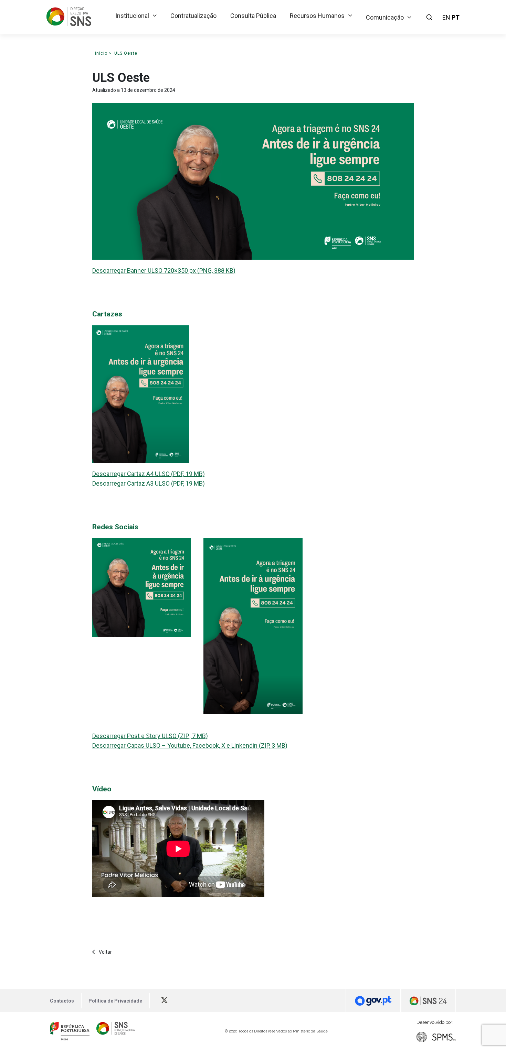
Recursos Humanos (317, 15)
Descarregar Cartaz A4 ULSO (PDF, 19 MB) (148, 473)
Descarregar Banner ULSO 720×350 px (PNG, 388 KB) (163, 270)
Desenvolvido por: (435, 1022)
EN (446, 17)
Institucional (132, 15)
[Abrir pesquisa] (429, 17)
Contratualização (193, 15)
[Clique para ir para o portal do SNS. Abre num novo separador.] (116, 1031)
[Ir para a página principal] (68, 24)
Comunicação (385, 17)
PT (456, 17)
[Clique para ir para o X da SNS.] (168, 1000)
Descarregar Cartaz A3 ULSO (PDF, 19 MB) (148, 483)
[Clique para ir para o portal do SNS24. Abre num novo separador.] (428, 1000)
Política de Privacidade (115, 1001)
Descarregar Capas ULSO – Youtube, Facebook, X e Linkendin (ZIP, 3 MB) (189, 745)
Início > (103, 53)
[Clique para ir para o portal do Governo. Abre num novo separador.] (373, 1000)
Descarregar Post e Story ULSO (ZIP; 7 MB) (150, 735)
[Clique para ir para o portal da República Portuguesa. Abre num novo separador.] (69, 1031)
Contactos (62, 1001)
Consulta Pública (253, 15)
